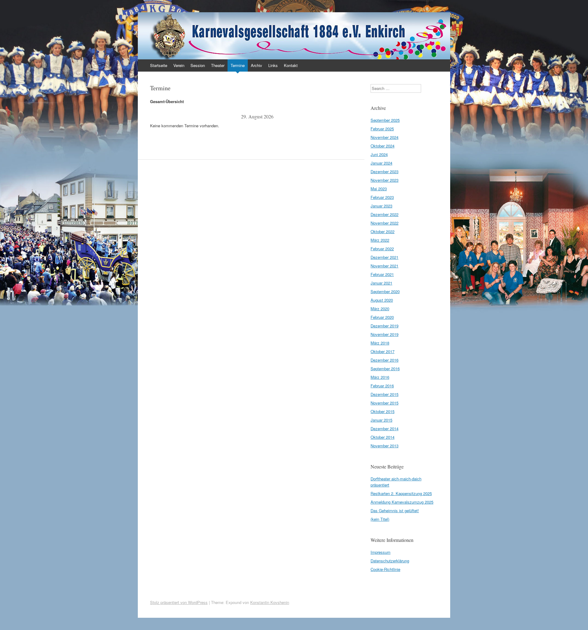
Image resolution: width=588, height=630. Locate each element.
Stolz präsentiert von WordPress (179, 602)
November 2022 (384, 223)
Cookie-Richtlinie (385, 569)
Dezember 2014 (384, 428)
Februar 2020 (382, 317)
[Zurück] (171, 116)
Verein (178, 65)
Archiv (256, 65)
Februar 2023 (382, 197)
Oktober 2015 (382, 411)
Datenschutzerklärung (390, 561)
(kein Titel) (380, 519)
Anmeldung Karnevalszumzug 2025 (402, 502)
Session (197, 65)
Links (273, 65)
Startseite (158, 65)
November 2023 (384, 180)
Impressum (380, 552)
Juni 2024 (379, 154)
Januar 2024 (381, 163)
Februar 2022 (382, 249)
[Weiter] (343, 116)
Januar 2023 (381, 206)
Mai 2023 (379, 189)
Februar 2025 (382, 129)
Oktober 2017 (382, 351)
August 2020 (382, 300)
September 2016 (385, 368)
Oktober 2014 (382, 437)
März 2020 (380, 308)
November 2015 (384, 403)
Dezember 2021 (384, 257)
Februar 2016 (382, 386)
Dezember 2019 (384, 326)
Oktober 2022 (382, 231)
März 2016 (380, 377)
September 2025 (385, 120)
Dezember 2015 (384, 394)
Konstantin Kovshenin (269, 602)
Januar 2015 (381, 420)
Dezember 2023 (384, 171)
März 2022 (380, 240)
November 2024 (384, 137)
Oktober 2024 (382, 146)
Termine (238, 65)
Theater (217, 65)
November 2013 (384, 446)
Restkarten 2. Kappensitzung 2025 (401, 493)
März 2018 (380, 343)
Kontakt (291, 65)
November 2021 (384, 266)
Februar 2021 (382, 274)
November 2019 (384, 334)
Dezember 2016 (384, 360)
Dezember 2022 (384, 214)
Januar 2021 (381, 283)
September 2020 (385, 291)
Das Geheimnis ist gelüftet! (395, 510)
